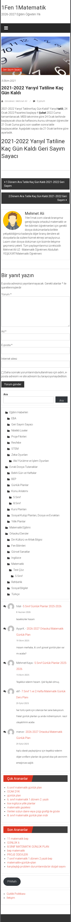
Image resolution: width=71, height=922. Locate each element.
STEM (15, 448)
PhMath (12, 881)
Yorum (6, 294)
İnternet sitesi (9, 358)
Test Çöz (18, 569)
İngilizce (16, 557)
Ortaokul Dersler (19, 533)
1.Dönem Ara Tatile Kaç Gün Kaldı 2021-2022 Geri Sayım (34, 183)
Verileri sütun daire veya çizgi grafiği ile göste (33, 811)
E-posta (6, 345)
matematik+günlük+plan (21, 862)
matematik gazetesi (18, 807)
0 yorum (40, 101)
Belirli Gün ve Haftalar (24, 472)
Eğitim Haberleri (18, 412)
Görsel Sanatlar (20, 551)
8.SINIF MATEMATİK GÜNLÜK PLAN (28, 846)
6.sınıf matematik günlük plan (24, 787)
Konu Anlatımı (19, 491)
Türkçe (15, 594)
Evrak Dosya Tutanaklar (23, 466)
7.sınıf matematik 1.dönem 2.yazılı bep (29, 858)
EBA (13, 418)
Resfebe (16, 442)
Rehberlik (16, 582)
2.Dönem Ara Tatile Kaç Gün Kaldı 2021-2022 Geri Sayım (38, 198)
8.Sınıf (17, 503)
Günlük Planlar (20, 485)
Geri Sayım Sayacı (12, 69)
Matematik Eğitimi (19, 527)
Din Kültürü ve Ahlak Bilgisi (26, 539)
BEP (13, 479)
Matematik (17, 563)
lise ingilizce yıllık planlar (21, 803)
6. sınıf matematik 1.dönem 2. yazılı (27, 799)
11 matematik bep (17, 838)
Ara (5, 394)
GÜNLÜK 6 (13, 842)
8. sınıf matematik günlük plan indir (27, 815)
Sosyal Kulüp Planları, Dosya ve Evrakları (35, 515)
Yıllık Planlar (18, 521)
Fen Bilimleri (18, 545)
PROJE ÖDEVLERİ (17, 854)
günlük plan (14, 795)
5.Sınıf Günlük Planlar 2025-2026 (42, 606)
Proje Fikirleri (19, 436)
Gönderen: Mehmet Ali (16, 101)
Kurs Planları (19, 509)
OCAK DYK (13, 791)
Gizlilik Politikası (16, 893)
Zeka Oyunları (19, 454)
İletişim (11, 897)
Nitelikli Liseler (19, 430)
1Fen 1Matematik (23, 7)
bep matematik (16, 850)
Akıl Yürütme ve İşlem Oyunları (31, 460)
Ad (3, 331)
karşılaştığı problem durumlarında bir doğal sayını (36, 866)
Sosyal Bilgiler (19, 588)
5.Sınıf (17, 497)
